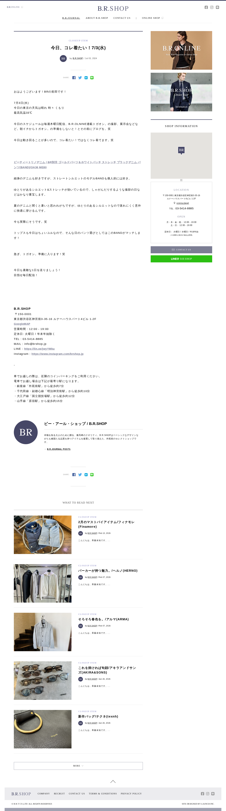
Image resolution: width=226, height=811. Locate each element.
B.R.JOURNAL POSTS (59, 449)
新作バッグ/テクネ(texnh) (98, 716)
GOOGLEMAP (182, 203)
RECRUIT (59, 794)
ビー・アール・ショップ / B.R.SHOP (75, 424)
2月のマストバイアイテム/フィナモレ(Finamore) (106, 524)
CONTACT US (121, 18)
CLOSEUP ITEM (87, 517)
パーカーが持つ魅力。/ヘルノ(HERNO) (108, 570)
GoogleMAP (22, 323)
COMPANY (44, 794)
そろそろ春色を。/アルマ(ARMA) (103, 619)
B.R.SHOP (78, 58)
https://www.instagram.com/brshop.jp (58, 353)
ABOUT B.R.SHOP (97, 18)
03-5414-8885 (184, 208)
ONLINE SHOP (151, 18)
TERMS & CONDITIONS (103, 794)
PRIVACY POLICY (131, 794)
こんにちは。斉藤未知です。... (94, 540)
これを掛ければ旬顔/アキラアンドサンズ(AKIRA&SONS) (107, 670)
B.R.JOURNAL (71, 18)
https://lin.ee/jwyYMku (39, 348)
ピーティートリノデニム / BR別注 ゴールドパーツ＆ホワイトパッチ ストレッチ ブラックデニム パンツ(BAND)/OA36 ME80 (77, 165)
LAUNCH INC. (208, 804)
